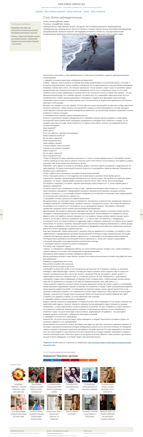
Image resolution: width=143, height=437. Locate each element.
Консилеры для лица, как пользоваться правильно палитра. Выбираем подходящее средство (24, 30)
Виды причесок (74, 11)
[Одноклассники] (88, 360)
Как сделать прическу (55, 11)
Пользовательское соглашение (60, 430)
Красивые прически (71, 4)
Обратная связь (88, 430)
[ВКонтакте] (52, 360)
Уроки (86, 11)
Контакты (49, 430)
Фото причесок (98, 11)
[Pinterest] (70, 360)
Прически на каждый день (56, 352)
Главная (39, 11)
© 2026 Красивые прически (17, 430)
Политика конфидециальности (54, 433)
